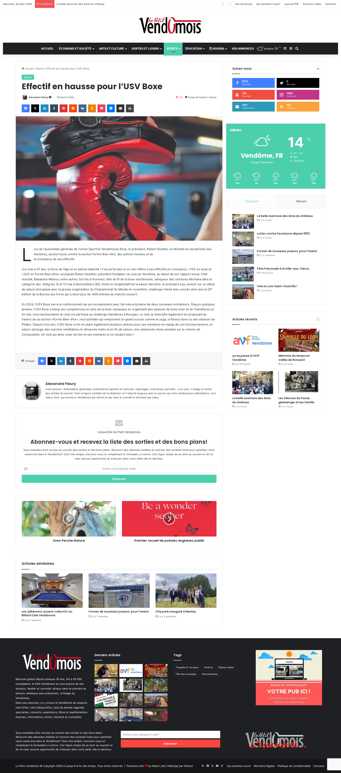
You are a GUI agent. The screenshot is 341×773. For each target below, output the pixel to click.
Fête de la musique (186, 674)
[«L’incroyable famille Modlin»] (106, 700)
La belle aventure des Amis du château (285, 216)
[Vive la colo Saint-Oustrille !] (243, 291)
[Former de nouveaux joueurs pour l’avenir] (119, 590)
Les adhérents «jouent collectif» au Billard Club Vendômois (47, 613)
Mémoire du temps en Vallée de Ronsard (294, 358)
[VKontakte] (82, 108)
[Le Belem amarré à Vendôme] (131, 714)
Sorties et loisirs (145, 48)
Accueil (47, 48)
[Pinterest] (63, 108)
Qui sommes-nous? (268, 4)
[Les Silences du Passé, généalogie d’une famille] (298, 382)
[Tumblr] (54, 108)
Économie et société (75, 48)
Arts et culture (111, 48)
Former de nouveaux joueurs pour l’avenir (119, 612)
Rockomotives (210, 674)
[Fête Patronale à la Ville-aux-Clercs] (243, 274)
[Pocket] (101, 108)
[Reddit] (73, 108)
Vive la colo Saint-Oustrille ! (277, 286)
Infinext (188, 765)
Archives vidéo (312, 4)
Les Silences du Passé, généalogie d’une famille (85, 4)
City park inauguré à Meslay (176, 612)
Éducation (193, 48)
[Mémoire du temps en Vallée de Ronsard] (298, 340)
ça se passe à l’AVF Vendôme (246, 358)
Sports (172, 48)
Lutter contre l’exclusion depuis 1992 (283, 233)
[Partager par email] (120, 108)
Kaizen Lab (158, 765)
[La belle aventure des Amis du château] (243, 221)
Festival (208, 667)
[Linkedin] (45, 108)
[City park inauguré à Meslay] (186, 590)
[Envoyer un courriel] (50, 97)
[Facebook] (26, 108)
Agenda (218, 48)
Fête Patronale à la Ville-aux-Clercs (283, 269)
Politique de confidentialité (294, 765)
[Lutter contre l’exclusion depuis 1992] (243, 239)
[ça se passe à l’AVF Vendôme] (252, 340)
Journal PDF (291, 4)
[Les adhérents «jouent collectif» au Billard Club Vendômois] (52, 590)
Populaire (252, 201)
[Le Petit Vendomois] (170, 25)
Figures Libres (226, 667)
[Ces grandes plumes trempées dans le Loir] (131, 700)
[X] (35, 108)
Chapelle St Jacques (187, 667)
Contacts (330, 4)
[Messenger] (111, 108)
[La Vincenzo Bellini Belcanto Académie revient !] (156, 714)
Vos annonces (243, 4)
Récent (301, 201)
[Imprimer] (130, 108)
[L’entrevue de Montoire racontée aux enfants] (156, 685)
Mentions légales (264, 765)
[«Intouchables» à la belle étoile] (106, 670)
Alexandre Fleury (38, 97)
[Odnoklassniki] (92, 108)
